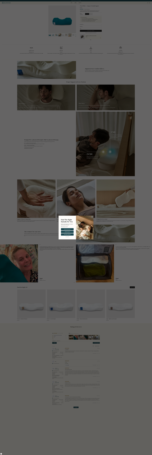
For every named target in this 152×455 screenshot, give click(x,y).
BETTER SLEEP (67, 231)
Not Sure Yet (67, 236)
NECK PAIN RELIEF (67, 229)
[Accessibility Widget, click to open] (1, 454)
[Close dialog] (92, 217)
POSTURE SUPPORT (67, 234)
